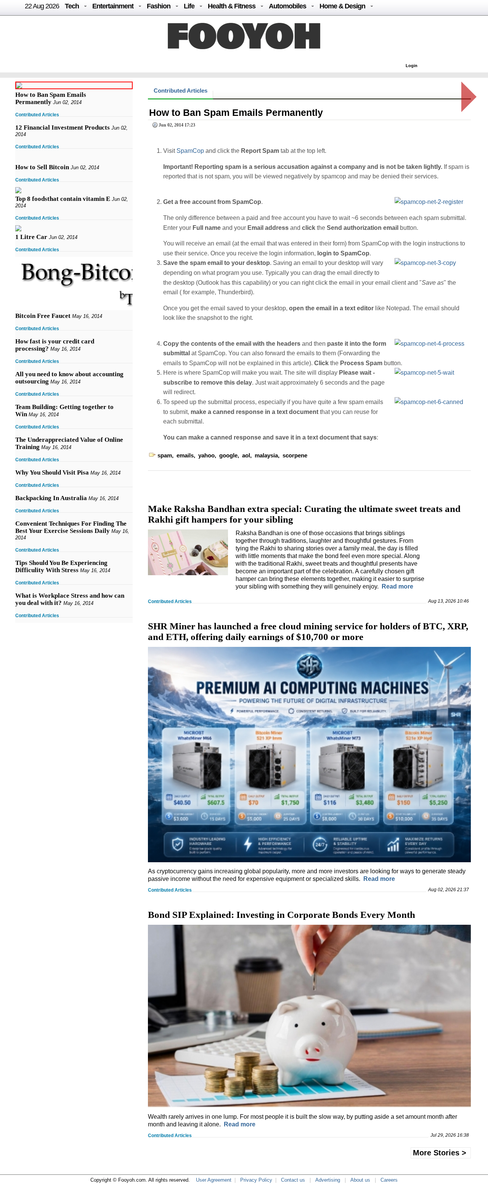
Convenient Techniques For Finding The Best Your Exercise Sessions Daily (71, 527)
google (228, 455)
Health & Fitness (231, 6)
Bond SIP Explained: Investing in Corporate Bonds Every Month (281, 914)
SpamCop (190, 151)
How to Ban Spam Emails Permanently (50, 98)
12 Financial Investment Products (62, 127)
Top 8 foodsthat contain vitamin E (62, 198)
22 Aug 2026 (42, 6)
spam (164, 455)
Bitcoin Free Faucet (43, 315)
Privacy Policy (256, 1180)
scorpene (295, 455)
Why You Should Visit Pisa (52, 472)
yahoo (206, 455)
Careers (389, 1180)
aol (246, 455)
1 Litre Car (31, 237)
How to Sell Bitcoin (42, 167)
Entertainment (112, 6)
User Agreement (213, 1180)
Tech (72, 6)
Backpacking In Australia (51, 498)
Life (189, 6)
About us (360, 1180)
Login (411, 65)
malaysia (266, 455)
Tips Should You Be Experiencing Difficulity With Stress (61, 566)
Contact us (293, 1180)
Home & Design (342, 6)
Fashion (158, 6)
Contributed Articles (37, 114)
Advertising (327, 1180)
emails (185, 455)
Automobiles (287, 6)
